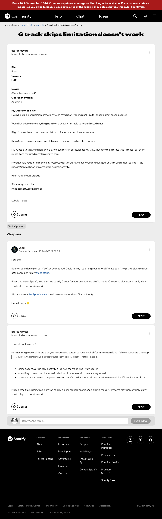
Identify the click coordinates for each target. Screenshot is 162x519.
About (40, 444)
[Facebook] (150, 440)
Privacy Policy (51, 505)
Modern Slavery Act (17, 512)
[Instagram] (130, 440)
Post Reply (140, 420)
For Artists (63, 444)
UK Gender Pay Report (59, 512)
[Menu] (154, 16)
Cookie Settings (70, 505)
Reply (141, 214)
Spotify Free (108, 480)
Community (21, 16)
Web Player (86, 451)
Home (22, 25)
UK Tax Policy (37, 512)
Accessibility (105, 505)
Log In (145, 16)
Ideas (104, 16)
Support (84, 444)
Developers (64, 451)
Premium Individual (106, 445)
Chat (80, 16)
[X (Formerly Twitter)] (140, 440)
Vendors (63, 473)
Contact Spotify (88, 469)
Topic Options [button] (15, 226)
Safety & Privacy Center (29, 505)
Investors (63, 466)
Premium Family (110, 462)
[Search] (135, 16)
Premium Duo (108, 455)
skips (24, 200)
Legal (10, 505)
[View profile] (14, 249)
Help (57, 16)
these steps (101, 7)
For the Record (45, 458)
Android (40, 25)
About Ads (89, 505)
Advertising (64, 458)
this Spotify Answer (39, 294)
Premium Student (106, 471)
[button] (149, 52)
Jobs (39, 451)
